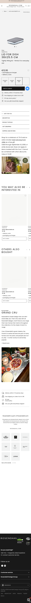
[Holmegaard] (6, 447)
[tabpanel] (15, 157)
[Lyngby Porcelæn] (15, 447)
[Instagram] (5, 565)
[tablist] (15, 122)
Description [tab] (6, 118)
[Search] (26, 6)
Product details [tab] (7, 122)
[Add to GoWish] (27, 89)
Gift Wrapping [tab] (6, 126)
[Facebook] (2, 565)
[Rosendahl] (25, 437)
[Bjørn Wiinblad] (6, 456)
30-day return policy (17, 1)
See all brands (6, 463)
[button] (14, 47)
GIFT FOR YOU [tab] (8, 113)
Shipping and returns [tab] (8, 131)
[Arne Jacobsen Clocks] (25, 447)
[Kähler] (15, 437)
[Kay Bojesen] (6, 437)
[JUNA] (15, 456)
